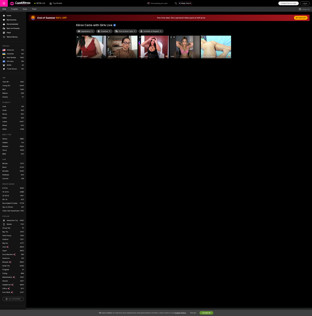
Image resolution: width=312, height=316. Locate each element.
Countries (104, 31)
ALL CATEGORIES (15, 299)
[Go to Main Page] (20, 3)
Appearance (85, 31)
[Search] (176, 3)
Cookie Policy (180, 313)
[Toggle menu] (4, 3)
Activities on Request (151, 31)
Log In (305, 3)
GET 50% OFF (301, 18)
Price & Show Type (126, 31)
